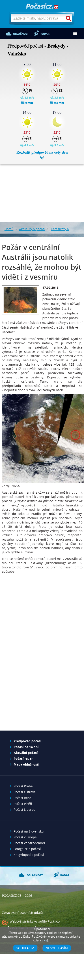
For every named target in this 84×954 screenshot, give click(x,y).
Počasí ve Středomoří (29, 843)
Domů (8, 229)
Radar (45, 34)
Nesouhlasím (57, 948)
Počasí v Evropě (25, 837)
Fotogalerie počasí (27, 849)
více (44, 940)
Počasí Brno (22, 798)
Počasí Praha (23, 786)
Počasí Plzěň (23, 804)
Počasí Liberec (24, 809)
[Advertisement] (42, 190)
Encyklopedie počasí (29, 854)
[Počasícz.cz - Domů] (42, 6)
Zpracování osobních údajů (22, 912)
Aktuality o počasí (32, 229)
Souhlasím (25, 948)
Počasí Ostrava (25, 792)
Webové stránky (21, 921)
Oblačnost (20, 34)
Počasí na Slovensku (29, 831)
